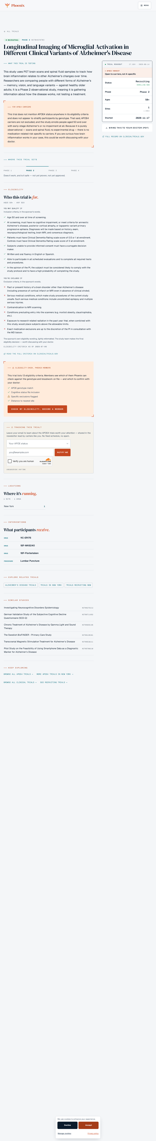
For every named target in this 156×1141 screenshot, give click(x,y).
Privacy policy (93, 1133)
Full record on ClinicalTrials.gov (124, 136)
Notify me (62, 452)
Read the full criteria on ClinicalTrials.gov (32, 354)
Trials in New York (51, 585)
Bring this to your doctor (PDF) (129, 127)
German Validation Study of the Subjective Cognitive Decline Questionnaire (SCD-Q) (35, 616)
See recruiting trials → (53, 682)
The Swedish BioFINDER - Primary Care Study (27, 634)
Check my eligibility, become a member (37, 409)
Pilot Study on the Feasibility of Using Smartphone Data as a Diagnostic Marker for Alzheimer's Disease (41, 650)
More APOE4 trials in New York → (55, 674)
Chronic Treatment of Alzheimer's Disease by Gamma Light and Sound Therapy (40, 626)
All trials (13, 31)
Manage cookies (64, 1133)
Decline (67, 1125)
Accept (88, 1125)
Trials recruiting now (78, 585)
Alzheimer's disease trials (20, 585)
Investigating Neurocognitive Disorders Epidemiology (31, 607)
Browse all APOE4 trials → (18, 674)
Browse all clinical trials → (20, 682)
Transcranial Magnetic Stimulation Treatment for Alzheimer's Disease (39, 641)
